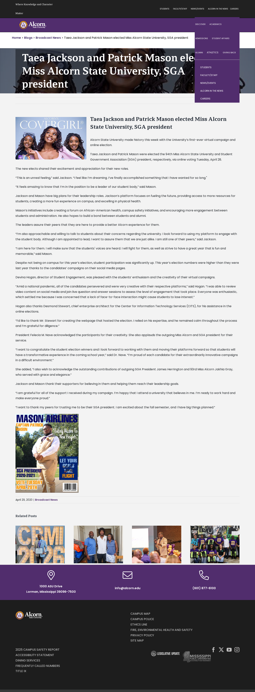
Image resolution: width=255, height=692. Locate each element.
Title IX (20, 671)
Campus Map (140, 614)
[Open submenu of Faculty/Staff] (233, 75)
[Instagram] (237, 649)
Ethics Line (138, 624)
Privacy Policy (142, 635)
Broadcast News (46, 500)
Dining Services (27, 660)
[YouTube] (229, 649)
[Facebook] (213, 649)
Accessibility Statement (34, 655)
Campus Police (142, 619)
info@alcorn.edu (127, 588)
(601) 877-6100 (204, 588)
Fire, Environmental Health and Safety (161, 630)
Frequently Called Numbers (37, 666)
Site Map (137, 640)
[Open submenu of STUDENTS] (233, 67)
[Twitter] (221, 649)
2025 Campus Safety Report (37, 649)
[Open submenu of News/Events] (233, 83)
